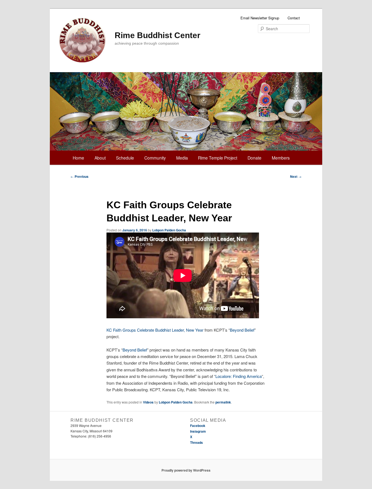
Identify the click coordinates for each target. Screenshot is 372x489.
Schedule (125, 158)
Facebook (197, 425)
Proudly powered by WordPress (186, 470)
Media (182, 158)
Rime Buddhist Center (157, 35)
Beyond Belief (242, 330)
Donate (254, 158)
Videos (148, 402)
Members (281, 158)
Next (295, 176)
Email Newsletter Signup (259, 17)
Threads (196, 442)
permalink (223, 402)
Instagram (198, 431)
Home (78, 158)
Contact (294, 17)
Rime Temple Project (217, 158)
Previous (80, 176)
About (100, 158)
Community (155, 158)
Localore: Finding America (238, 376)
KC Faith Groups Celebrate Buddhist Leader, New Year (154, 330)
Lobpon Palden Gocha (169, 230)
